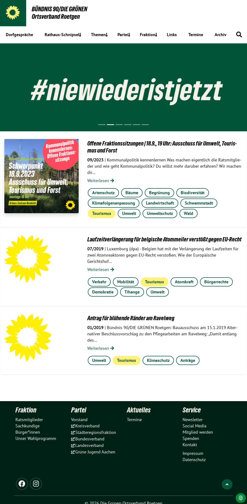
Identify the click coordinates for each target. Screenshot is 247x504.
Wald (188, 213)
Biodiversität (193, 192)
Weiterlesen (98, 180)
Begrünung (159, 192)
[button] (239, 34)
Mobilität (125, 282)
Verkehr (99, 282)
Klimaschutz (158, 360)
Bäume (131, 192)
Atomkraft (184, 282)
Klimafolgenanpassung (113, 203)
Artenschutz (103, 192)
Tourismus (101, 213)
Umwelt (129, 213)
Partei (78, 410)
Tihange (132, 292)
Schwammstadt (199, 203)
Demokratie (103, 292)
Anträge (187, 360)
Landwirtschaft (160, 203)
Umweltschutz (160, 213)
